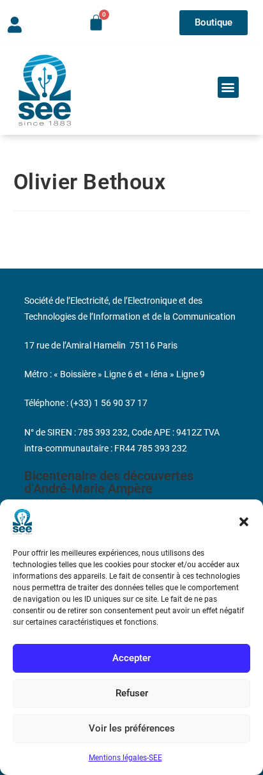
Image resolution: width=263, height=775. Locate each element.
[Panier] (96, 22)
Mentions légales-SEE (125, 757)
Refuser (132, 693)
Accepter (131, 658)
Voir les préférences (132, 728)
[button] (243, 521)
